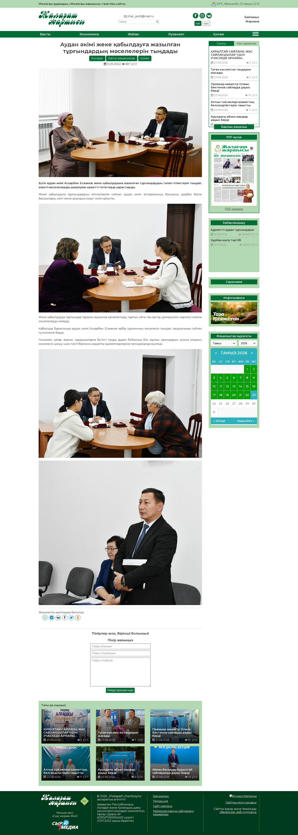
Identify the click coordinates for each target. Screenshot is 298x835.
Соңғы (221, 43)
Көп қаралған (246, 43)
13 (233, 386)
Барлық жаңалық (234, 126)
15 (247, 386)
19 (227, 394)
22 (247, 394)
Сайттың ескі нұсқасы (241, 802)
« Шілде (219, 420)
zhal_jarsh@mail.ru (140, 16)
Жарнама (252, 21)
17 (214, 394)
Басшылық (161, 796)
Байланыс (251, 17)
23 (254, 394)
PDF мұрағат (234, 208)
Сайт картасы (162, 806)
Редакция (160, 801)
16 (253, 386)
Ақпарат (97, 58)
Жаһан (133, 34)
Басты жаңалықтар (121, 58)
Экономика (89, 34)
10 (214, 386)
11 (221, 386)
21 (240, 394)
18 (220, 394)
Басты (45, 34)
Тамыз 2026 (234, 353)
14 (240, 386)
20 (234, 394)
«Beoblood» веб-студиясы (238, 812)
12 (227, 386)
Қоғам (218, 34)
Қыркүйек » (246, 420)
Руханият (176, 34)
